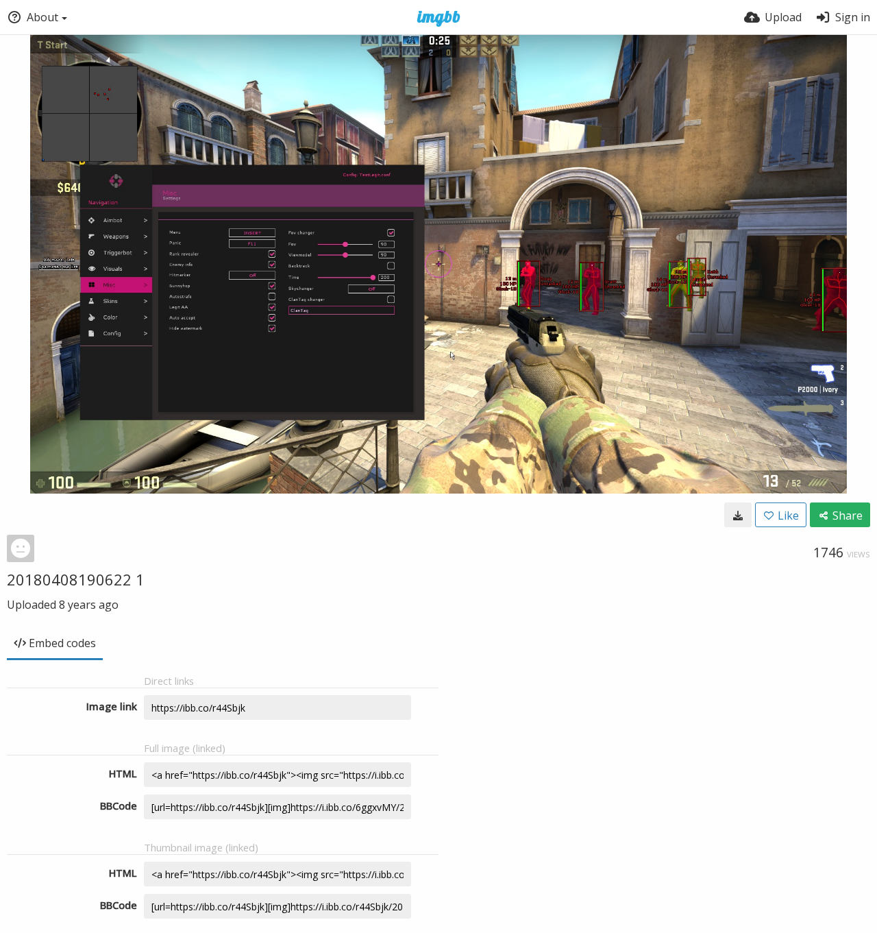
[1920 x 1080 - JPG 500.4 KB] (738, 514)
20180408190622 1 (76, 579)
